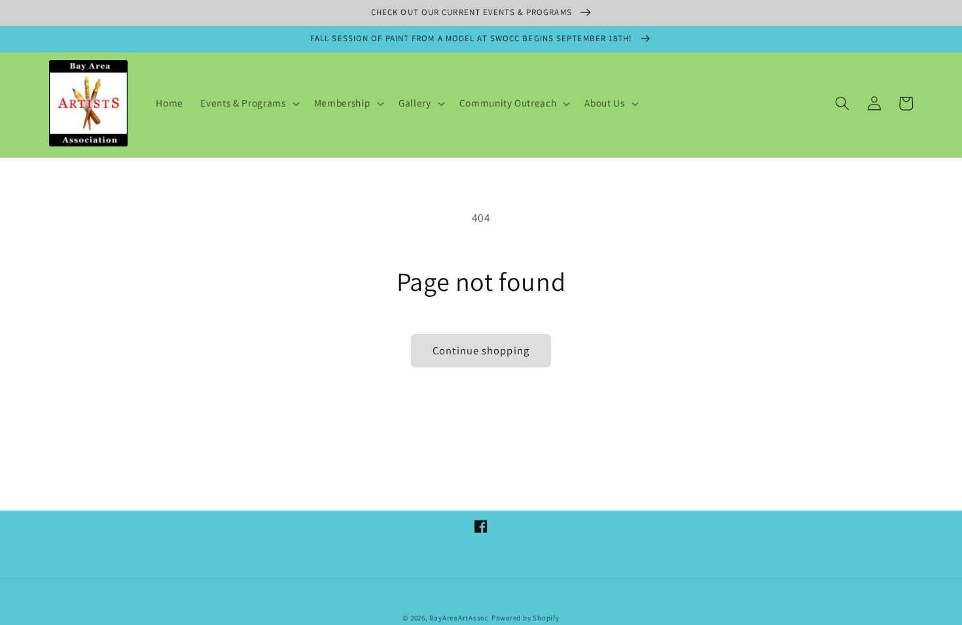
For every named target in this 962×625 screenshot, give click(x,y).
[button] (248, 103)
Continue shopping (481, 350)
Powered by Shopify (525, 617)
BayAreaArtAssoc (459, 617)
